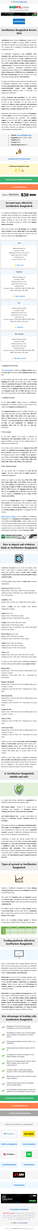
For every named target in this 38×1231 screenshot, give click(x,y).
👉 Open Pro (19, 327)
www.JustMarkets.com (24, 135)
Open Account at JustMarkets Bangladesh (19, 179)
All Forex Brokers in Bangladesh (20, 1113)
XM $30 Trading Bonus (20, 1)
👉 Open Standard (19, 296)
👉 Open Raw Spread (19, 358)
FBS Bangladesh (28, 1164)
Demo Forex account (8, 516)
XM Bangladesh (19, 1185)
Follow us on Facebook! (20, 1223)
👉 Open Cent (19, 265)
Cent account (8, 370)
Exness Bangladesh (29, 1144)
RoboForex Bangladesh (9, 1144)
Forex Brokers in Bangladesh (19, 1209)
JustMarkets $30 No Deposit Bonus (19, 159)
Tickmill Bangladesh (9, 1164)
